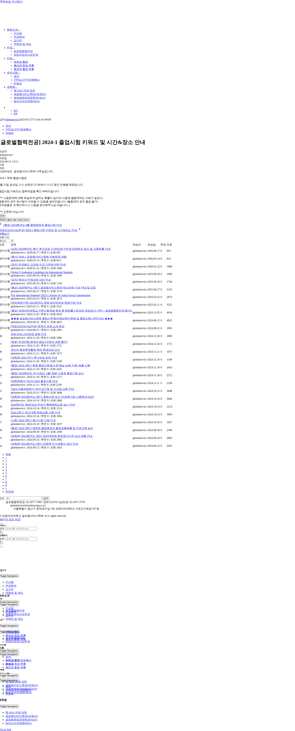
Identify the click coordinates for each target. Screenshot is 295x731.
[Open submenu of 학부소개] (19, 30)
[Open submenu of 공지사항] (19, 73)
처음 (8, 454)
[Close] (1, 523)
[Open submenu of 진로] (13, 59)
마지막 (9, 491)
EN (15, 113)
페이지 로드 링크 (10, 519)
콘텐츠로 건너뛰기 (11, 1)
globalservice (12, 119)
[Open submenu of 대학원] (16, 87)
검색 (45, 498)
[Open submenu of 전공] (13, 48)
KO (16, 110)
